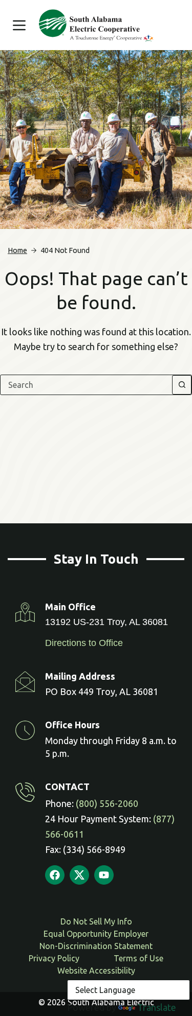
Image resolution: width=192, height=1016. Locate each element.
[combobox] (86, 385)
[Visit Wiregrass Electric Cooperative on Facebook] (55, 875)
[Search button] (181, 385)
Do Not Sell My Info (96, 921)
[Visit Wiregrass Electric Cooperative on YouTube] (104, 875)
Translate (156, 1007)
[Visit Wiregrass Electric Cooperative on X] (79, 875)
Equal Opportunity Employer (96, 933)
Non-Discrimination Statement (96, 946)
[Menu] (19, 25)
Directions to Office (84, 643)
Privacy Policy (54, 958)
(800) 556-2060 (107, 803)
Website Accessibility (96, 970)
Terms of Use (138, 958)
